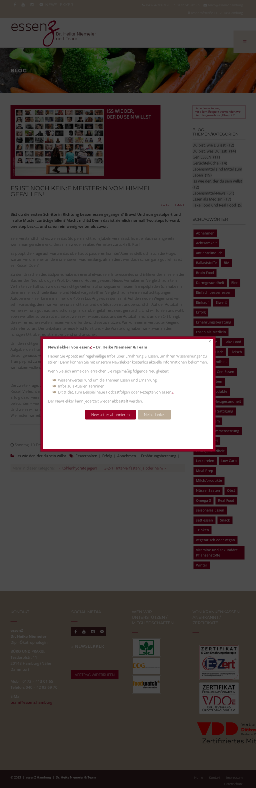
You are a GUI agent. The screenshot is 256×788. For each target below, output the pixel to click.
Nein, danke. (154, 414)
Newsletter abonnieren (110, 414)
